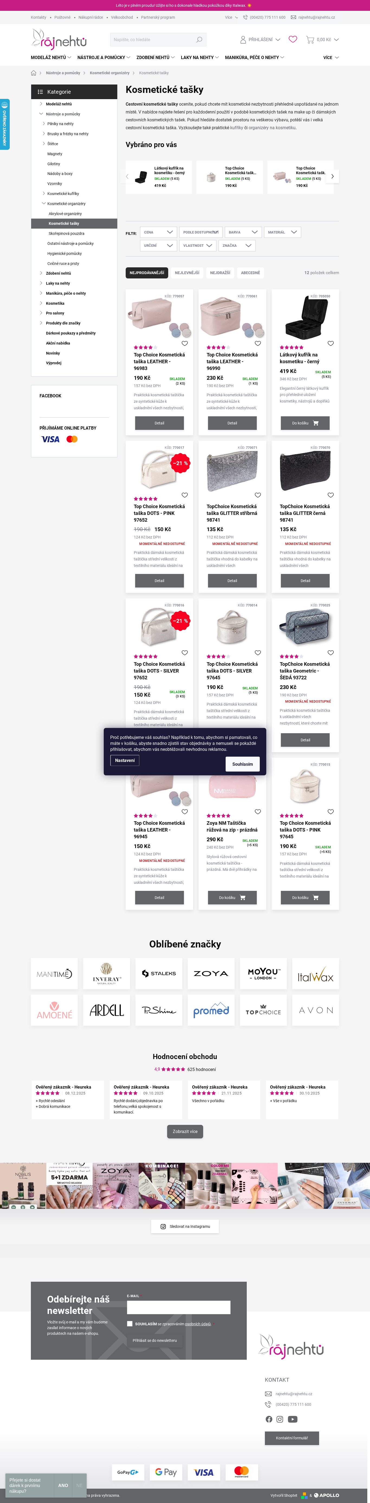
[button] (332, 176)
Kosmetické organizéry (66, 204)
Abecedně (250, 273)
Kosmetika (55, 303)
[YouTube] (293, 1418)
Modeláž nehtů (59, 104)
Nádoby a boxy (60, 173)
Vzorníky (54, 183)
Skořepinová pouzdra (67, 233)
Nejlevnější (187, 273)
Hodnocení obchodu (185, 1057)
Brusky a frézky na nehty (68, 134)
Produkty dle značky (63, 323)
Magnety (54, 154)
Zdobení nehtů (58, 273)
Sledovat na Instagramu (190, 1226)
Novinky (53, 353)
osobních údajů (198, 1324)
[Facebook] (269, 1418)
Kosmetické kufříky (63, 193)
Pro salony (55, 313)
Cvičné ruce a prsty (63, 263)
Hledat (199, 39)
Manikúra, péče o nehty (66, 293)
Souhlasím (242, 764)
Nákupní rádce (91, 17)
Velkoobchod (122, 17)
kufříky (236, 127)
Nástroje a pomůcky (63, 114)
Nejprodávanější (147, 273)
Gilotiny (53, 164)
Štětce (52, 144)
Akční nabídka (58, 343)
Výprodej (53, 363)
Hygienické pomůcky (64, 253)
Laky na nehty (58, 283)
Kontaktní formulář (292, 1438)
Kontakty (38, 17)
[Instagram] (280, 1418)
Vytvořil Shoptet (284, 1495)
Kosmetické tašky (64, 223)
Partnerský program (158, 17)
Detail (159, 423)
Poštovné (62, 17)
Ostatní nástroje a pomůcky (70, 243)
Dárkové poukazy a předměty (71, 333)
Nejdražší (220, 273)
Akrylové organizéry (65, 214)
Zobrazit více (185, 1131)
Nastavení (125, 760)
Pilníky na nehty (60, 124)
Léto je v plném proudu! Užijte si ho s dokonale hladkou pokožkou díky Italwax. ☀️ (184, 5)
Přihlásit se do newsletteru (155, 1340)
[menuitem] (52, 58)
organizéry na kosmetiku (272, 127)
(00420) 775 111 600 (293, 1404)
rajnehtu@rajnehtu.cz (294, 1394)
